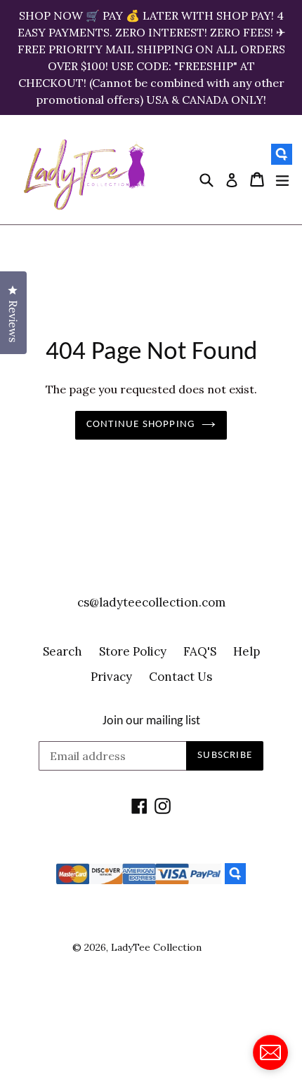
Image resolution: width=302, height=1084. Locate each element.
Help (246, 651)
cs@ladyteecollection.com (151, 602)
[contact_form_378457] (270, 1052)
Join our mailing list (151, 721)
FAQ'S (199, 651)
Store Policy (132, 651)
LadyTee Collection (156, 947)
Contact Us (180, 676)
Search (62, 651)
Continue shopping (140, 424)
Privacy (111, 676)
